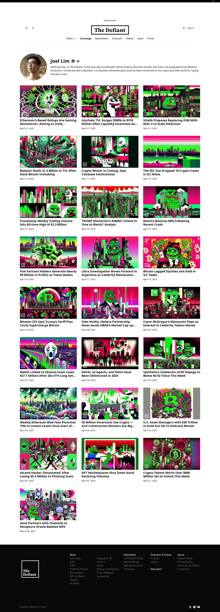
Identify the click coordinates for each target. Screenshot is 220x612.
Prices (150, 38)
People (74, 579)
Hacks (100, 565)
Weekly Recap (131, 562)
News (70, 38)
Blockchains (76, 572)
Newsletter (130, 554)
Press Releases (105, 572)
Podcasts (117, 38)
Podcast (155, 558)
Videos (130, 38)
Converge (85, 38)
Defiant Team (184, 558)
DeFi (72, 562)
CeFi (72, 565)
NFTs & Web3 (77, 576)
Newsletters (102, 38)
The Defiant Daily (133, 558)
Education (156, 569)
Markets (74, 583)
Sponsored (103, 576)
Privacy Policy (185, 562)
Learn (140, 38)
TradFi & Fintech (79, 569)
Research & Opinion (108, 569)
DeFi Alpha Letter (133, 565)
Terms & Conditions (188, 565)
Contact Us (183, 569)
